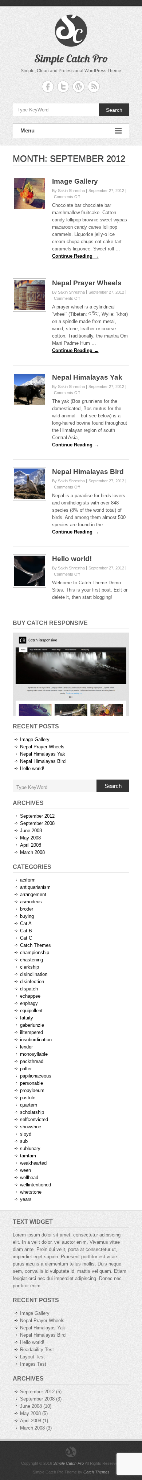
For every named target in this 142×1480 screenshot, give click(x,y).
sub (24, 1141)
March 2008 (32, 852)
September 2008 (37, 823)
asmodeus (31, 901)
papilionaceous (35, 1076)
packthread (31, 1061)
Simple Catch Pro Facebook (48, 87)
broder (26, 909)
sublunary (30, 1148)
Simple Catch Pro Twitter (63, 87)
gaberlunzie (32, 1025)
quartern (28, 1105)
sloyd (25, 1134)
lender (26, 1047)
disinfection (32, 981)
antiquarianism (35, 887)
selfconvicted (34, 1119)
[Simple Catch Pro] (71, 1452)
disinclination (33, 974)
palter (26, 1068)
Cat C (26, 938)
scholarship (32, 1112)
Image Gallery (75, 181)
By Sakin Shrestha (68, 190)
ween (25, 1170)
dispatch (29, 989)
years (26, 1199)
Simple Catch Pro (71, 58)
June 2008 (31, 830)
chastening (31, 959)
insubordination (36, 1039)
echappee (30, 996)
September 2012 (37, 816)
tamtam (28, 1155)
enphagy (29, 1003)
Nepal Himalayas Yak (87, 377)
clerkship (29, 967)
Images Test (33, 1364)
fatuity (26, 1018)
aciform (28, 880)
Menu (27, 130)
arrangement (33, 894)
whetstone (31, 1192)
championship (34, 952)
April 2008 (30, 845)
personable (31, 1083)
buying (27, 916)
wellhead (29, 1177)
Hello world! (72, 559)
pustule (27, 1097)
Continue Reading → (75, 256)
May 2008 (30, 838)
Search (114, 110)
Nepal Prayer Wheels (87, 283)
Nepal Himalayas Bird (88, 471)
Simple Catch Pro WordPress (78, 87)
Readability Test (37, 1349)
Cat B (26, 930)
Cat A (26, 923)
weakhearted (33, 1163)
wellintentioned (35, 1184)
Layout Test (32, 1357)
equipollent (31, 1010)
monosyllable (34, 1054)
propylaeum (32, 1090)
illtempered (31, 1032)
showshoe (30, 1126)
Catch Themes (35, 945)
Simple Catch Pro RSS (94, 87)
